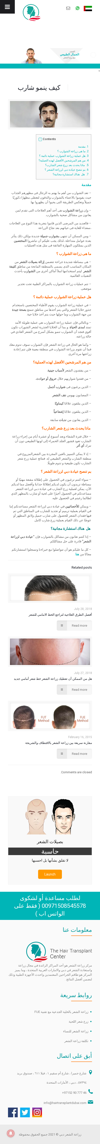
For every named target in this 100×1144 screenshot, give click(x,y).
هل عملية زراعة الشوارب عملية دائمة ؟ (64, 156)
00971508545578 (64, 905)
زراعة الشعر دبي (70, 1134)
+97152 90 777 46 (74, 1092)
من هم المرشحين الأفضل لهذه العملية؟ (64, 160)
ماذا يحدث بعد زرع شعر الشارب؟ (67, 165)
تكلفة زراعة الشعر (76, 1041)
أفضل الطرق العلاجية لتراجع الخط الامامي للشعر (60, 614)
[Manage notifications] (11, 1133)
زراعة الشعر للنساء (75, 1031)
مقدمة (83, 146)
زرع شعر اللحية (78, 1021)
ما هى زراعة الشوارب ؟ (73, 151)
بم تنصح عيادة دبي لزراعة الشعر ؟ (67, 169)
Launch (50, 874)
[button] (40, 139)
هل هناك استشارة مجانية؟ (71, 174)
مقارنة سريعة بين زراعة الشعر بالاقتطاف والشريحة (58, 743)
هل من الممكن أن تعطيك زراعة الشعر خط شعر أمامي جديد (53, 679)
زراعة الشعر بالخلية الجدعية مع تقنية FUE (61, 1012)
